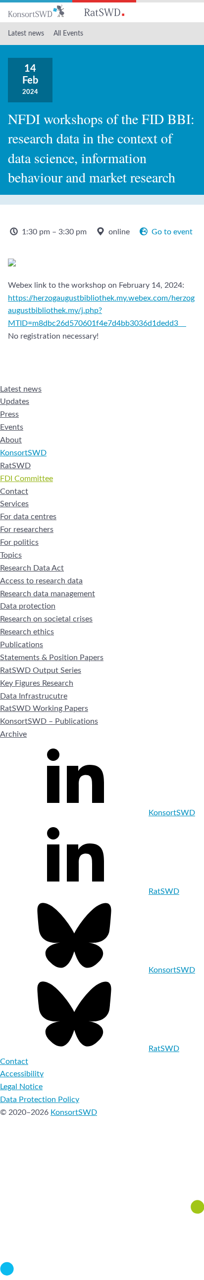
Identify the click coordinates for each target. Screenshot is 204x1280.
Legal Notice (21, 1087)
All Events (68, 33)
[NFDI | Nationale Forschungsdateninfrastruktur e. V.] (102, 1273)
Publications (21, 645)
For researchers (26, 529)
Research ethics (27, 632)
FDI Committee (26, 479)
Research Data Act (32, 568)
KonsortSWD (23, 453)
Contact (14, 491)
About (11, 440)
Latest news (26, 33)
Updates (14, 401)
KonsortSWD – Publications (49, 721)
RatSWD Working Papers (44, 708)
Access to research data (41, 581)
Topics (11, 555)
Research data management (47, 594)
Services (14, 504)
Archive (13, 734)
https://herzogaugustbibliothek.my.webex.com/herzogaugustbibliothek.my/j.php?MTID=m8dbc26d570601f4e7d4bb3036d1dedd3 (101, 311)
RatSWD (15, 466)
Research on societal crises (46, 619)
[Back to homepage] (36, 11)
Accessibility (22, 1074)
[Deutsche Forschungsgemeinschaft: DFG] (102, 1173)
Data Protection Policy (39, 1099)
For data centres (28, 517)
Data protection (27, 606)
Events (11, 427)
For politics (19, 542)
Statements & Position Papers (51, 658)
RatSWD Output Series (40, 670)
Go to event (172, 232)
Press (9, 414)
